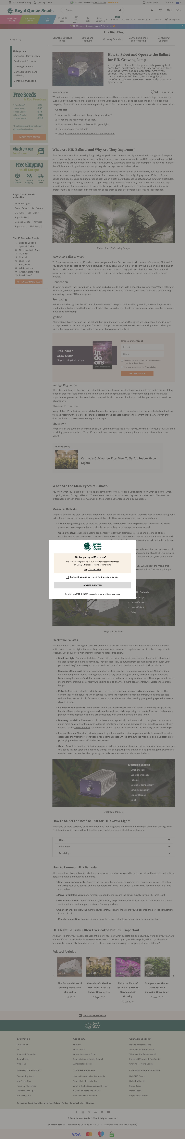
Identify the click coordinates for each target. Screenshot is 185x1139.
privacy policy (110, 576)
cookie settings (88, 576)
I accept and (94, 576)
